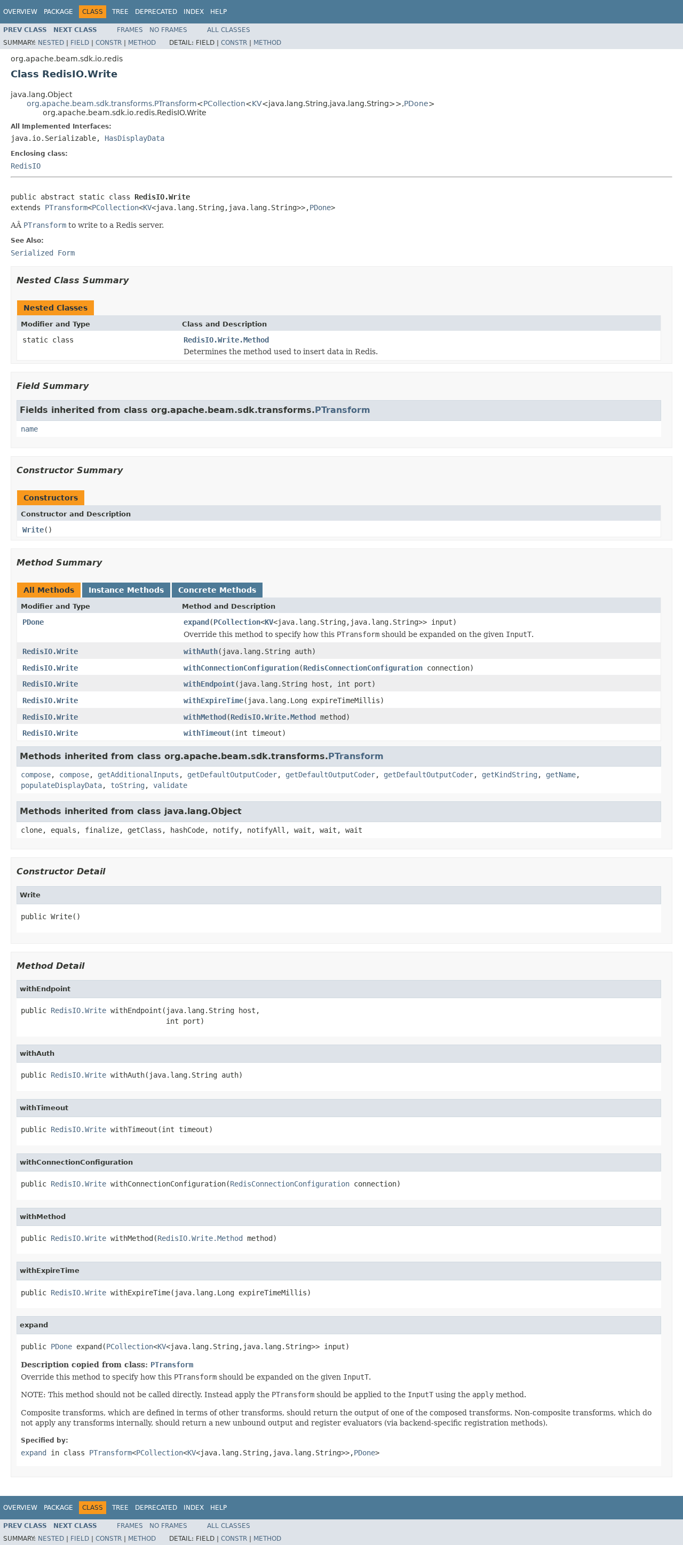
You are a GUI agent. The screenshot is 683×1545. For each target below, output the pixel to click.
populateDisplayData (61, 785)
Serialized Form (43, 253)
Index (194, 11)
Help (218, 11)
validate (170, 785)
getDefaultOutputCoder (232, 774)
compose (36, 774)
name (29, 429)
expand (196, 622)
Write (33, 529)
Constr (109, 42)
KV (257, 103)
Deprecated (156, 11)
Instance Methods (126, 590)
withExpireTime (213, 700)
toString (127, 785)
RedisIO (26, 166)
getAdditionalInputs (138, 774)
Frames (130, 30)
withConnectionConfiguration (241, 668)
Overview (20, 11)
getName (561, 774)
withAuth (201, 651)
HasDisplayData (134, 138)
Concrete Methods (217, 590)
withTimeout (207, 733)
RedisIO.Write (50, 651)
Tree (120, 11)
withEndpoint (209, 684)
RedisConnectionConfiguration (363, 668)
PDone (416, 103)
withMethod (205, 717)
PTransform (66, 207)
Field (79, 42)
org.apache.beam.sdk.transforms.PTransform (112, 103)
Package (58, 11)
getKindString (509, 774)
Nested (51, 42)
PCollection (224, 103)
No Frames (168, 30)
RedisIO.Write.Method (226, 340)
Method (142, 42)
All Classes (228, 30)
